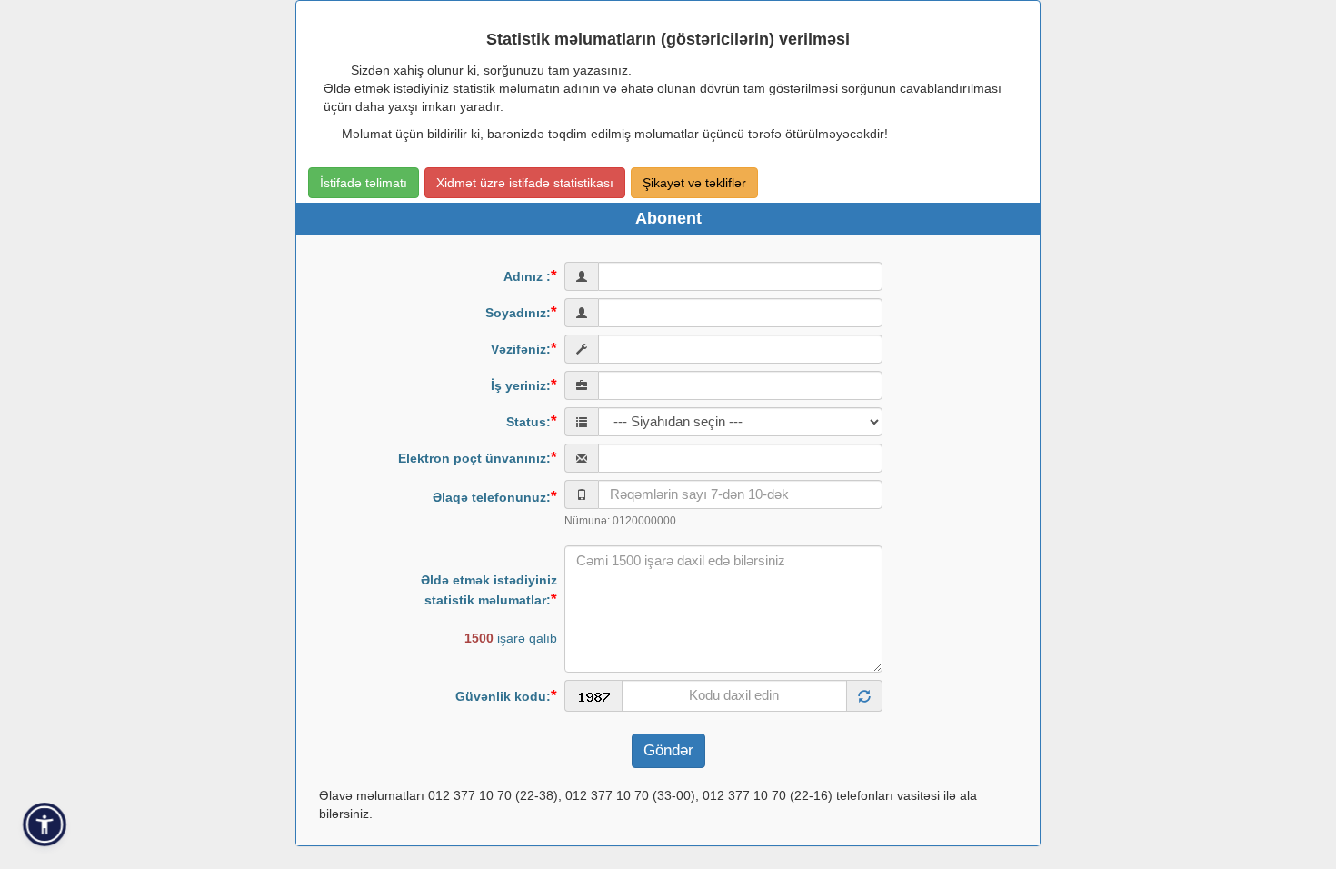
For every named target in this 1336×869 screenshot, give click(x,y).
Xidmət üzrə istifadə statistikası (524, 182)
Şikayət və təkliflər (694, 182)
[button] (45, 825)
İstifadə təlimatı (363, 182)
